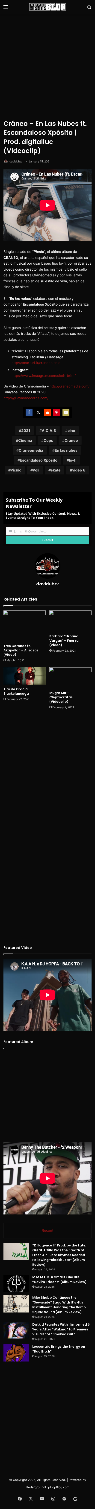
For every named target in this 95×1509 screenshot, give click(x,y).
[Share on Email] (65, 412)
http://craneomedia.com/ (69, 386)
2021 (25, 430)
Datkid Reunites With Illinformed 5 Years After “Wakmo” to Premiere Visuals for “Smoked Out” (61, 1329)
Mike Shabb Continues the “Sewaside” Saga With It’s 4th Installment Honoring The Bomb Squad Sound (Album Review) (59, 1304)
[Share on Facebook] (29, 412)
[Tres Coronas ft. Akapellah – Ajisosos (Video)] (24, 626)
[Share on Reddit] (47, 412)
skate (56, 470)
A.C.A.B (49, 430)
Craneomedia (31, 450)
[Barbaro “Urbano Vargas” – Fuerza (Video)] (70, 621)
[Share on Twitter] (38, 412)
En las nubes (66, 450)
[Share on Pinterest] (56, 412)
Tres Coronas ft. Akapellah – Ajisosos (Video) (21, 650)
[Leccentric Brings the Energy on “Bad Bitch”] (16, 1353)
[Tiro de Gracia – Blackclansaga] (24, 676)
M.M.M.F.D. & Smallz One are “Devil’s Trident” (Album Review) (59, 1279)
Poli (36, 470)
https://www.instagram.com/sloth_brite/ (44, 375)
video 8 (79, 470)
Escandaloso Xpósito (38, 460)
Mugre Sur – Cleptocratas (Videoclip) (61, 697)
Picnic (16, 470)
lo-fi (72, 460)
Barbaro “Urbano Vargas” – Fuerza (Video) (64, 640)
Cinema (25, 440)
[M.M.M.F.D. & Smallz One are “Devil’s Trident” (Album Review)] (16, 1283)
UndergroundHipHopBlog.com (47, 1487)
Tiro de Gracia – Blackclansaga (17, 691)
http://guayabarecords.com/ (25, 398)
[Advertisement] (47, 65)
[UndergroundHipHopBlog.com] (47, 7)
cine (71, 430)
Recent (47, 1230)
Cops (48, 440)
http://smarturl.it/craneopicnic (36, 363)
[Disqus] (47, 774)
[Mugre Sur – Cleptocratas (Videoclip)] (70, 677)
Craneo (71, 440)
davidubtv (15, 161)
